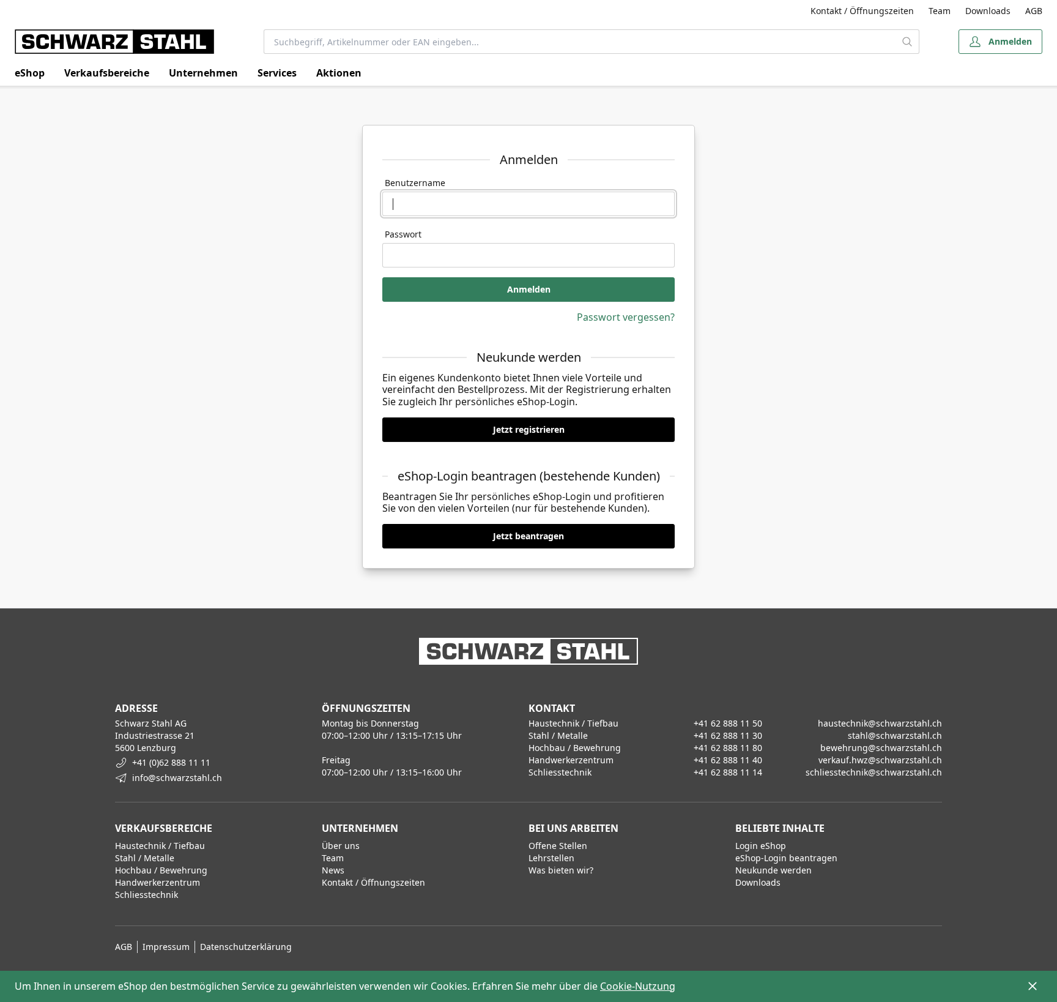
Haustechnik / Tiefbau (160, 845)
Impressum (166, 946)
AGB (1033, 11)
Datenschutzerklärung (246, 946)
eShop (30, 73)
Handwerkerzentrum (157, 882)
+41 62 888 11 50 (728, 723)
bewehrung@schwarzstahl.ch (881, 747)
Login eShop (760, 845)
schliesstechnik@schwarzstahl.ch (874, 772)
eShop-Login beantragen (786, 858)
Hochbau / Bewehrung (161, 870)
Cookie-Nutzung (637, 986)
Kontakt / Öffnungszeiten (862, 11)
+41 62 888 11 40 (728, 760)
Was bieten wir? (560, 870)
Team (940, 11)
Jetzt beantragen (528, 536)
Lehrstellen (551, 858)
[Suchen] (907, 41)
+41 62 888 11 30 (728, 735)
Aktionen (339, 73)
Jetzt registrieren (529, 429)
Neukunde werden (773, 870)
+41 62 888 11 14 (728, 772)
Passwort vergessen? (626, 317)
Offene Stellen (557, 845)
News (333, 870)
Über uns (341, 845)
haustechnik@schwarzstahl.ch (880, 723)
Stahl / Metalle (144, 858)
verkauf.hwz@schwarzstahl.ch (880, 760)
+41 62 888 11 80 (728, 747)
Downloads (988, 11)
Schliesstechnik (146, 894)
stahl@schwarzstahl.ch (895, 735)
